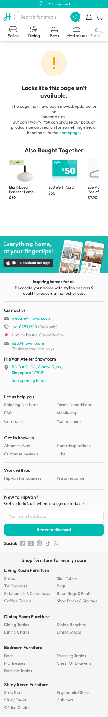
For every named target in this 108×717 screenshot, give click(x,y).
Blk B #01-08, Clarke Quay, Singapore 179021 (37, 369)
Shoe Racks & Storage (77, 601)
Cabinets (65, 700)
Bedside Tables (18, 670)
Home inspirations (74, 445)
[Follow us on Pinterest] (39, 543)
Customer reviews (21, 454)
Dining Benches (71, 624)
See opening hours (29, 380)
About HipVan (17, 445)
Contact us (14, 421)
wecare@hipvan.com (31, 318)
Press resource (71, 478)
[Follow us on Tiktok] (48, 543)
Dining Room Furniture (27, 616)
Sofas (9, 578)
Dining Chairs (16, 632)
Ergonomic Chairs (73, 692)
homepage (69, 132)
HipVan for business (22, 478)
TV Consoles (16, 586)
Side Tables (67, 578)
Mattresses (14, 663)
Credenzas (27, 593)
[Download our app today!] (54, 254)
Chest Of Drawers (74, 663)
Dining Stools (69, 632)
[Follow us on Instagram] (31, 543)
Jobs (61, 454)
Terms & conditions (74, 404)
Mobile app (67, 413)
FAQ (8, 413)
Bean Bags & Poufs (74, 593)
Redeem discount (54, 529)
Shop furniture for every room (54, 560)
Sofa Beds (13, 692)
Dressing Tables (71, 655)
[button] (75, 17)
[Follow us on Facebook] (23, 543)
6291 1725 (24, 326)
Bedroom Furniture (23, 647)
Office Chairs (17, 707)
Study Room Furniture (26, 684)
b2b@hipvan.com (28, 343)
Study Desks (15, 700)
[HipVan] (7, 17)
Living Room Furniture (26, 570)
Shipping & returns (21, 404)
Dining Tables (16, 624)
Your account (69, 421)
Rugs (61, 586)
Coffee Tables (17, 601)
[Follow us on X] (56, 543)
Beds (9, 655)
